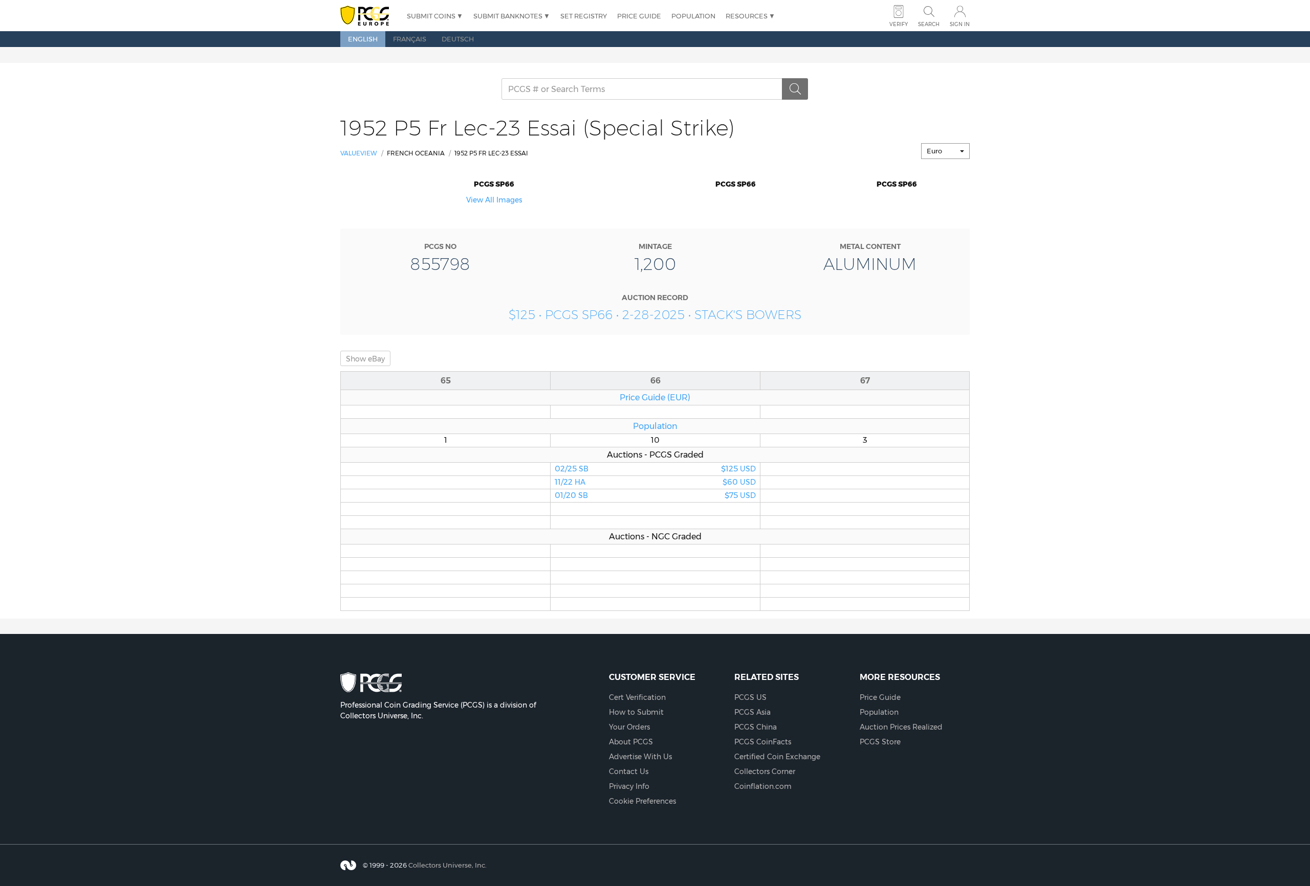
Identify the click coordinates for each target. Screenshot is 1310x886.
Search (929, 24)
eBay (365, 359)
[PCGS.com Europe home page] (368, 16)
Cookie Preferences (642, 801)
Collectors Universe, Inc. (447, 865)
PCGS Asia (752, 712)
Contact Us (628, 771)
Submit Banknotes (507, 16)
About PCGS (631, 741)
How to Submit (636, 712)
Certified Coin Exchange (777, 756)
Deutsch (458, 39)
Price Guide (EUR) (655, 397)
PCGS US (750, 697)
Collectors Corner (764, 771)
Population (693, 16)
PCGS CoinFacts (762, 741)
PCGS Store (880, 741)
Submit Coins (431, 16)
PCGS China (755, 727)
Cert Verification (637, 697)
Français (409, 39)
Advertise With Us (640, 756)
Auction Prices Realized (901, 727)
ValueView (358, 153)
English (363, 39)
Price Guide (639, 16)
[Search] (795, 89)
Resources (747, 16)
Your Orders (629, 727)
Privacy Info (629, 786)
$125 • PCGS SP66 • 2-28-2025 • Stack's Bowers (655, 314)
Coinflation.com (763, 786)
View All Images (494, 200)
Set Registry (583, 16)
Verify (898, 24)
